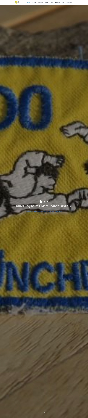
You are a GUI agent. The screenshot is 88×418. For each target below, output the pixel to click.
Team (52, 2)
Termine (39, 2)
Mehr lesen (59, 211)
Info (63, 2)
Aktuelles (34, 2)
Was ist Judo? (40, 214)
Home (28, 2)
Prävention (57, 2)
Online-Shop (69, 2)
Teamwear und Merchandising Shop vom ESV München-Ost (41, 211)
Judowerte (48, 214)
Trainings (46, 2)
